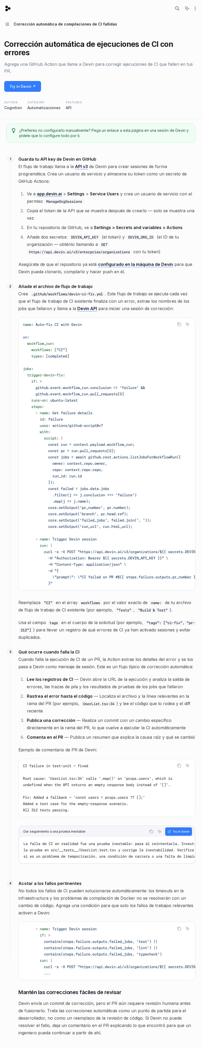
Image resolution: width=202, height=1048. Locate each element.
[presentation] (107, 454)
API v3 (81, 166)
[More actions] (195, 8)
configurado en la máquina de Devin (135, 264)
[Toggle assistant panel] (187, 8)
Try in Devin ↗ (22, 86)
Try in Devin (181, 831)
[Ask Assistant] (187, 324)
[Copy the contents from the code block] (179, 324)
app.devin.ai (49, 193)
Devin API (87, 308)
